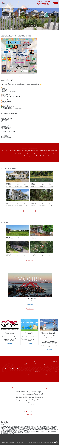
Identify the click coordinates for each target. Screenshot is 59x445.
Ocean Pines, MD (35, 362)
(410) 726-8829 (39, 4)
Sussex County (55, 372)
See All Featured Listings (29, 210)
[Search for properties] (23, 25)
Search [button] (5, 7)
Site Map (42, 442)
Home (2, 7)
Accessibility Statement (36, 442)
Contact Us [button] (30, 308)
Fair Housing (28, 442)
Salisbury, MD (55, 362)
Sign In (56, 2)
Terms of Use (17, 442)
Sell (10, 7)
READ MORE (29, 414)
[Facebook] (48, 1)
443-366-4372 (46, 4)
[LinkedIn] (45, 1)
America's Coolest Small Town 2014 (25, 365)
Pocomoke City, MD (45, 363)
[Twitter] (49, 1)
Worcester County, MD (37, 373)
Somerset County (46, 373)
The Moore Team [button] (21, 7)
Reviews (36, 7)
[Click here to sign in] (53, 3)
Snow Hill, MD (28, 373)
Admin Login (47, 442)
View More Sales (29, 260)
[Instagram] (47, 1)
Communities (14, 7)
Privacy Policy (23, 442)
